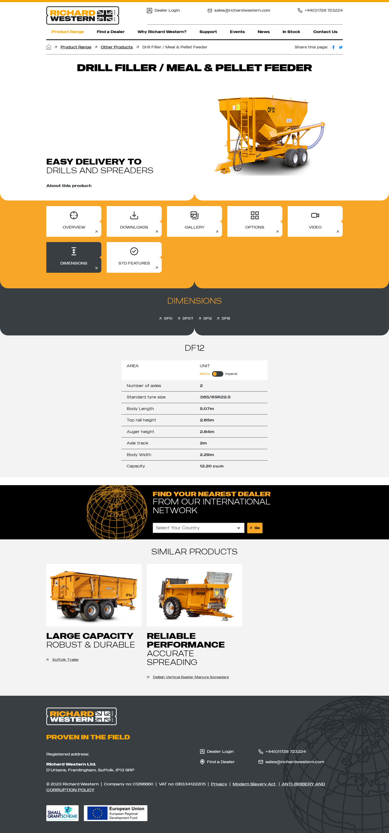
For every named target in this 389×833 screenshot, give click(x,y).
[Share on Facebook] (333, 47)
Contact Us (325, 31)
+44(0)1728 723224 (324, 10)
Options (254, 227)
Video (315, 227)
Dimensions (73, 263)
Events (237, 31)
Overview (74, 227)
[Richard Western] (82, 15)
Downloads (134, 227)
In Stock (291, 31)
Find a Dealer (111, 31)
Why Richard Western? (162, 31)
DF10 (168, 318)
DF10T (188, 318)
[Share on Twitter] (341, 47)
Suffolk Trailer (65, 659)
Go (257, 528)
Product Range (68, 31)
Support (208, 31)
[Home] (48, 47)
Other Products (117, 47)
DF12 (207, 318)
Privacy (219, 783)
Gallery (195, 227)
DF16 (226, 318)
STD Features (134, 263)
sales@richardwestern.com (242, 10)
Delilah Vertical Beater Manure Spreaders (191, 677)
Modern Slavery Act (255, 783)
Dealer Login (167, 10)
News (264, 31)
